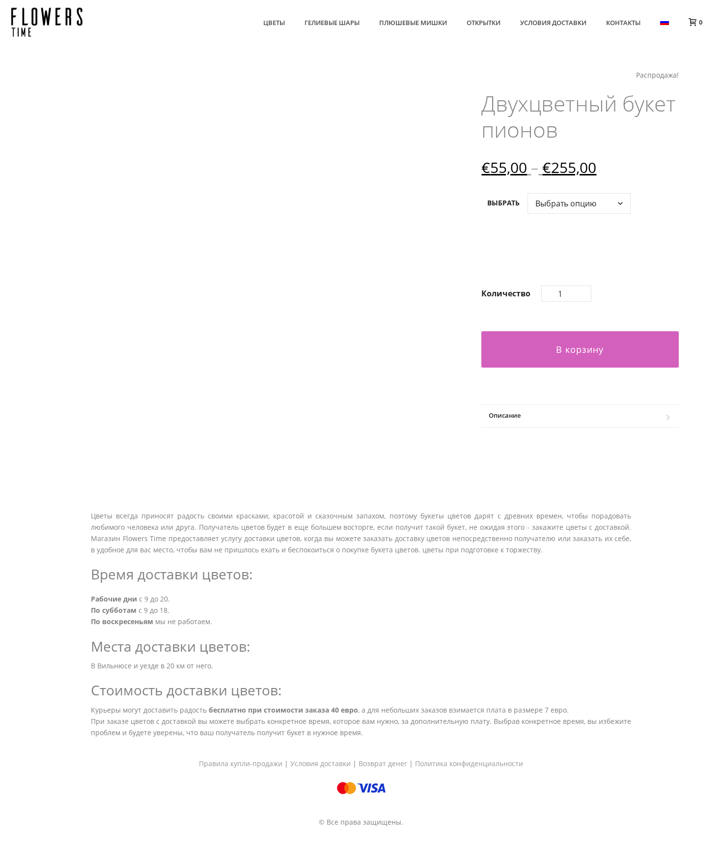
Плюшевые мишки (413, 22)
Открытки (483, 22)
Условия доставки (553, 22)
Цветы (274, 22)
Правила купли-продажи (240, 763)
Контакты (623, 22)
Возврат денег (383, 763)
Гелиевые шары (332, 22)
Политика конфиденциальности (469, 763)
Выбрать (503, 202)
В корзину (580, 349)
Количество (505, 293)
